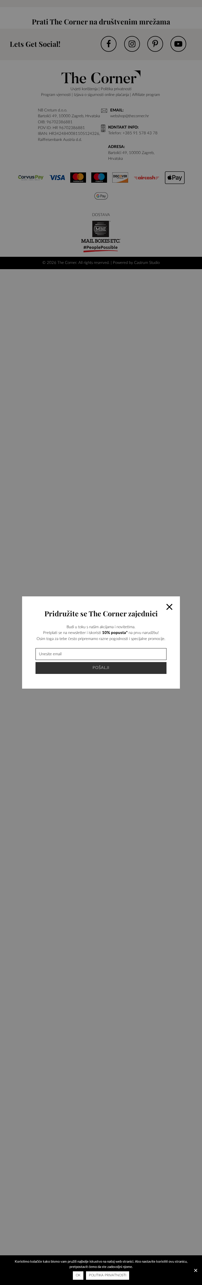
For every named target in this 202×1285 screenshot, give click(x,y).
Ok (78, 1275)
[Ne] (195, 1270)
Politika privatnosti (107, 1275)
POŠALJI (101, 668)
